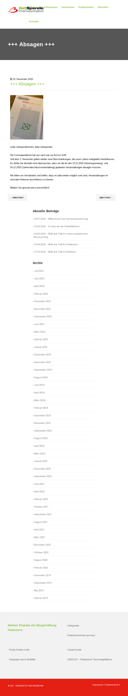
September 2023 (43, 430)
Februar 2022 (41, 499)
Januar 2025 (40, 347)
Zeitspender (51, 7)
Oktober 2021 (41, 506)
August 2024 (40, 377)
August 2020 (40, 560)
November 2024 (42, 362)
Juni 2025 (39, 324)
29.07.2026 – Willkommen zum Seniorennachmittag (61, 219)
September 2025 (43, 316)
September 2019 (43, 583)
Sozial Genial (74, 649)
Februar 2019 (41, 598)
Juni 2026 (39, 278)
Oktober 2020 (41, 552)
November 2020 (42, 545)
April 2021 (39, 529)
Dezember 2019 (42, 575)
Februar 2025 (41, 339)
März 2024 (39, 400)
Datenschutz (112, 684)
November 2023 (42, 423)
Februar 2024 (41, 408)
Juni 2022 (39, 484)
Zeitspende (73, 625)
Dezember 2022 (42, 469)
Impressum (98, 684)
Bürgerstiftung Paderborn (29, 686)
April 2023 (39, 446)
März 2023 (39, 453)
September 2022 (43, 476)
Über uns (34, 7)
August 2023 (40, 438)
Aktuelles (103, 7)
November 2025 (42, 309)
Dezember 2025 (42, 301)
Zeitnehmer (67, 7)
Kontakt (33, 21)
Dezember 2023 (42, 415)
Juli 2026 (39, 271)
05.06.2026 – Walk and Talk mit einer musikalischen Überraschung (60, 235)
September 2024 (43, 370)
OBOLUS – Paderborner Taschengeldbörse (90, 659)
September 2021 (43, 514)
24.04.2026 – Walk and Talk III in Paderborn (56, 244)
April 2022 (39, 491)
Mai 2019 (39, 590)
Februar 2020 (41, 567)
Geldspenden (86, 7)
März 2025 (39, 332)
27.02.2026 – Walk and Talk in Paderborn (55, 252)
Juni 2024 (39, 385)
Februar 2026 (41, 294)
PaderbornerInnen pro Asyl (81, 635)
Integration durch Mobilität (22, 659)
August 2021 (40, 522)
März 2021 (39, 537)
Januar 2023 (40, 461)
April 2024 (39, 392)
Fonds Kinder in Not (19, 649)
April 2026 (39, 286)
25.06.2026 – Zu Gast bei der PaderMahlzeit (57, 226)
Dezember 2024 (42, 354)
